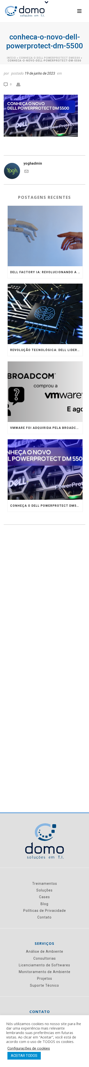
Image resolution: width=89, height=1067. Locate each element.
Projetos (44, 978)
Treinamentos (44, 884)
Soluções (44, 890)
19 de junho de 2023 (40, 73)
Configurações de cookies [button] (28, 1048)
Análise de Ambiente (44, 951)
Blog (44, 904)
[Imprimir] (20, 84)
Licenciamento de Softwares (44, 965)
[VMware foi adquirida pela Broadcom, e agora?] (45, 391)
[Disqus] (44, 602)
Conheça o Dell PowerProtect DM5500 (49, 58)
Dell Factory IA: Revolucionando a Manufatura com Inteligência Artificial (46, 272)
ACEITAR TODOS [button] (24, 1056)
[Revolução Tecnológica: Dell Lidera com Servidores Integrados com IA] (45, 314)
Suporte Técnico (44, 985)
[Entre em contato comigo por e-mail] (26, 172)
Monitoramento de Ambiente (44, 972)
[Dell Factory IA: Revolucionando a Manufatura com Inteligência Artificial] (45, 236)
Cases (44, 897)
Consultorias (44, 958)
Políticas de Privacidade (44, 911)
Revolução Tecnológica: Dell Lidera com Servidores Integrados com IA (46, 350)
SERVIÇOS (44, 943)
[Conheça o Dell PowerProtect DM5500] (45, 469)
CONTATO (39, 1011)
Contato (44, 917)
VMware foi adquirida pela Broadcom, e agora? (46, 428)
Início (11, 58)
